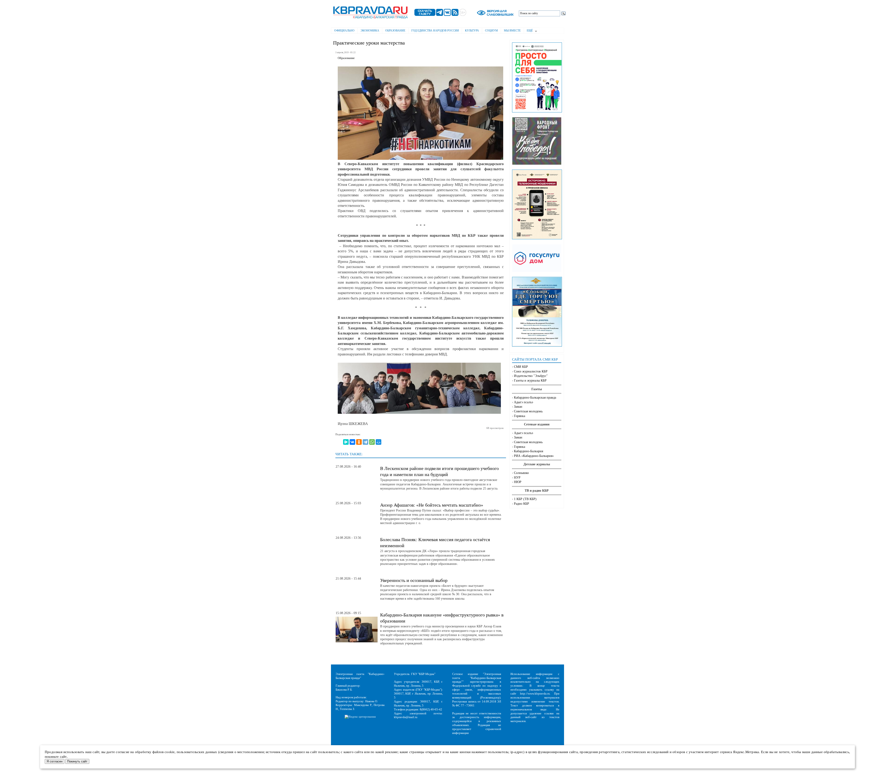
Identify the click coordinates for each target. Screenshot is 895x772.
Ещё (528, 31)
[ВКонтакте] (352, 442)
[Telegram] (365, 442)
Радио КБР (521, 503)
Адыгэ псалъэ (523, 402)
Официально (344, 30)
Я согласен (54, 761)
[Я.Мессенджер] (346, 442)
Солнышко (521, 473)
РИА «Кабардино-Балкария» (534, 456)
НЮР (517, 482)
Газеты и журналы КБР (530, 380)
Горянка (519, 416)
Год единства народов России (435, 30)
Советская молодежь (528, 411)
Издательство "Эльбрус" (531, 376)
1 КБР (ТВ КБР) (525, 499)
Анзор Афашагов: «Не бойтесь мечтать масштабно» (431, 505)
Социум (491, 30)
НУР (517, 477)
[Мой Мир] (378, 442)
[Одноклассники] (359, 442)
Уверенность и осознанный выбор (414, 580)
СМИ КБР (521, 367)
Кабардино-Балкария (528, 451)
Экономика (370, 30)
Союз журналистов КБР (530, 371)
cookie (170, 752)
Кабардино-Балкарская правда (535, 397)
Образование (395, 30)
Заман (518, 406)
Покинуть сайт (77, 761)
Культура (472, 30)
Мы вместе (512, 30)
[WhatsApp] (372, 442)
